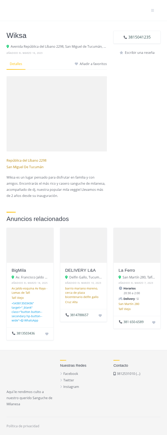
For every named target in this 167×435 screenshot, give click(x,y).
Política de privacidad (23, 426)
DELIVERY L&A (80, 270)
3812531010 (125, 373)
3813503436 (25, 333)
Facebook (70, 373)
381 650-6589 (133, 322)
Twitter (68, 380)
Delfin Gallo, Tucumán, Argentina (85, 277)
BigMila (19, 270)
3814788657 (79, 315)
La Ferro (127, 270)
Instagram (71, 386)
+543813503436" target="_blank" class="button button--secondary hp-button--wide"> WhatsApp (27, 311)
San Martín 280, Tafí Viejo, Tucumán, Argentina (139, 277)
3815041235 (139, 37)
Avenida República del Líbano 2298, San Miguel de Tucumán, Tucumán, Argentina (59, 46)
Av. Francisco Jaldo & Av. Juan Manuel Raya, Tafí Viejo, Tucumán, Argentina (32, 277)
